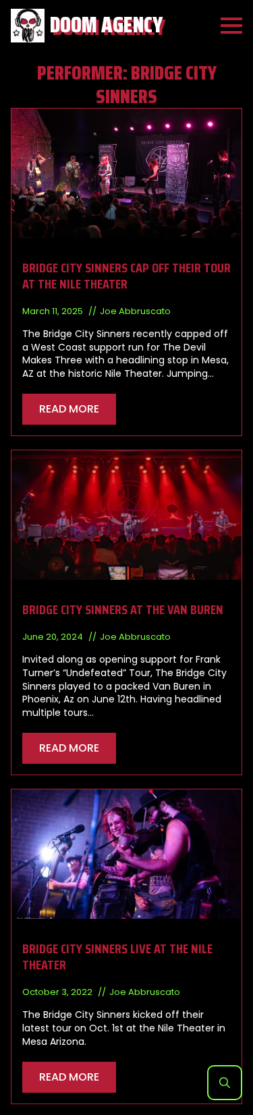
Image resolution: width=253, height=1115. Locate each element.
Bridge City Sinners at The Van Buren (122, 609)
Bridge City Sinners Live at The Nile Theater (117, 956)
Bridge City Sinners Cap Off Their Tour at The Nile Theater (126, 276)
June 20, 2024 (53, 636)
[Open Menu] (231, 25)
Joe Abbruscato (135, 311)
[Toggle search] (224, 1082)
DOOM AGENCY (106, 25)
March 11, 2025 (53, 311)
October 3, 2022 (58, 992)
